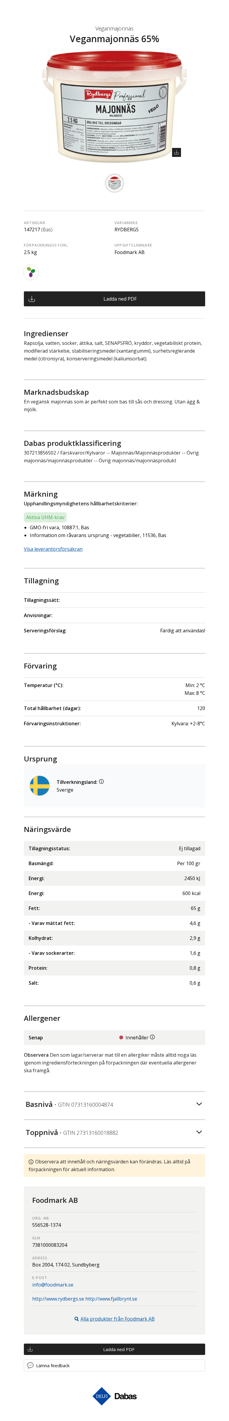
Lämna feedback (52, 1365)
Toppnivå (72, 1132)
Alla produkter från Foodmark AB (118, 1319)
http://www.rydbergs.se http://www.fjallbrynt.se (84, 1298)
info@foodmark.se (52, 1284)
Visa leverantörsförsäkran (53, 549)
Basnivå (69, 1104)
